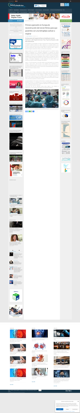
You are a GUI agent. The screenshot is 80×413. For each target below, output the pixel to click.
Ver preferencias (75, 409)
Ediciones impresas (38, 9)
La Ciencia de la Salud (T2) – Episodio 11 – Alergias (15, 215)
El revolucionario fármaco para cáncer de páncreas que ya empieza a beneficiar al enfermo (18, 283)
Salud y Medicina (29, 36)
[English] (16, 1)
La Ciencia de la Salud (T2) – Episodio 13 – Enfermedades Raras (15, 196)
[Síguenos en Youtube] (20, 20)
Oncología (15, 280)
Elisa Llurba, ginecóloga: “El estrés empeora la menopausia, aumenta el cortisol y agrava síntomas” (15, 243)
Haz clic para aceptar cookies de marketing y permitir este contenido (16, 108)
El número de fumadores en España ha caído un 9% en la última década (18, 276)
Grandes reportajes (12, 12)
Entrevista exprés (46, 9)
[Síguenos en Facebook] (17, 20)
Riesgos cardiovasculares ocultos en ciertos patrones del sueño (17, 353)
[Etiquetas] (19, 250)
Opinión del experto (31, 9)
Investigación (16, 260)
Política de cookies (62, 411)
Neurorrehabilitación (29, 20)
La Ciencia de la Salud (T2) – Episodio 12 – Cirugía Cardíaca (15, 205)
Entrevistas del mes (23, 9)
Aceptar (60, 409)
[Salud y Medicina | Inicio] (28, 5)
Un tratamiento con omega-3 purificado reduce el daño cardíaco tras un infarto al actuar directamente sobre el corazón (18, 340)
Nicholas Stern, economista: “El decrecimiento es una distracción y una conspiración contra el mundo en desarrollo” (15, 230)
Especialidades (16, 9)
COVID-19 (11, 9)
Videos (18, 12)
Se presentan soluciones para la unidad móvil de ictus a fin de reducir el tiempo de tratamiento (61, 367)
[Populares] (12, 250)
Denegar (67, 409)
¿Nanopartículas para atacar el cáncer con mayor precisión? (39, 351)
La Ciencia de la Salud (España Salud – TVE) (57, 9)
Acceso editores (11, 1)
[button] (78, 401)
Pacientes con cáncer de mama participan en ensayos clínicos (39, 377)
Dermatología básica (24, 12)
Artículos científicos (32, 12)
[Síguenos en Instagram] (22, 20)
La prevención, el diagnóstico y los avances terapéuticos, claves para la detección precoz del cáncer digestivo (39, 364)
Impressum (73, 411)
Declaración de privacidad (68, 411)
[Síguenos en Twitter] (19, 20)
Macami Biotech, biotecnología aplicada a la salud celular (61, 338)
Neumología (15, 266)
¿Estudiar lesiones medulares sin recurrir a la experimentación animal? (17, 262)
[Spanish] (15, 1)
